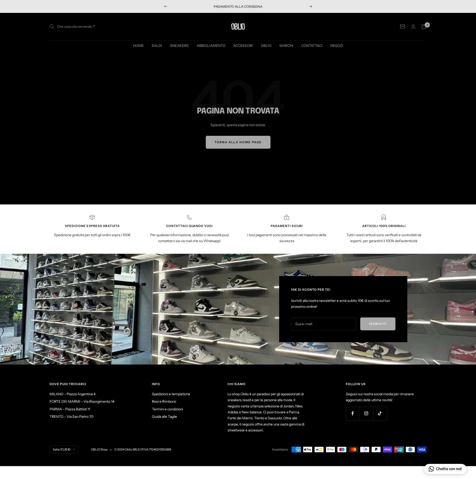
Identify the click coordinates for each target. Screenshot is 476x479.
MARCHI (286, 45)
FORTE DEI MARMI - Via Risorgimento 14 (82, 401)
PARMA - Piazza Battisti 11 (70, 409)
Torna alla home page (238, 142)
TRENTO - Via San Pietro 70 (71, 416)
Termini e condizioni (167, 409)
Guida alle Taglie (164, 416)
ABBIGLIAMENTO (211, 45)
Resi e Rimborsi (164, 401)
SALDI (157, 45)
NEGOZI (336, 45)
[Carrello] (423, 26)
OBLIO (266, 45)
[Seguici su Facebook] (352, 413)
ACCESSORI (243, 45)
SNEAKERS (179, 45)
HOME (138, 45)
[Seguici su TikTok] (380, 413)
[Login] (413, 27)
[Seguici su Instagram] (366, 413)
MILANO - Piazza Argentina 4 (72, 394)
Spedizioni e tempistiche (171, 394)
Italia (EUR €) (62, 449)
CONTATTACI (311, 45)
